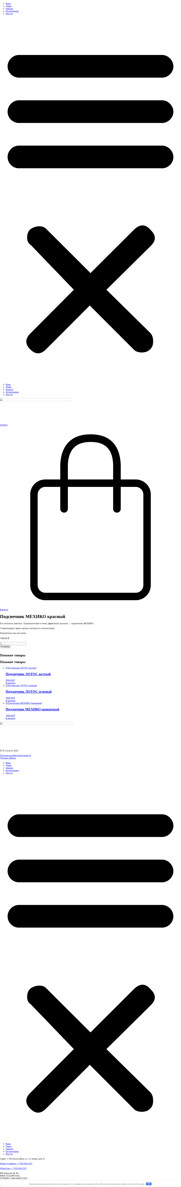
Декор (8, 6)
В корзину (5, 646)
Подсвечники (12, 11)
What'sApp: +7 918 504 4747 (13, 1168)
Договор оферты (8, 758)
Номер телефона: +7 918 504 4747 (16, 1163)
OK (148, 1184)
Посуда (9, 13)
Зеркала (9, 8)
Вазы (8, 3)
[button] (90, 199)
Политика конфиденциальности (15, 755)
